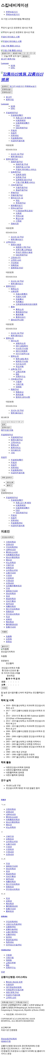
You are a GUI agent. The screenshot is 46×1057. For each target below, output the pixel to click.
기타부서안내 (6, 950)
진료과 (3, 800)
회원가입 (10, 99)
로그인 (9, 97)
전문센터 (4, 916)
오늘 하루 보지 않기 (12, 56)
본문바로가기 (12, 12)
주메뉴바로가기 (13, 14)
